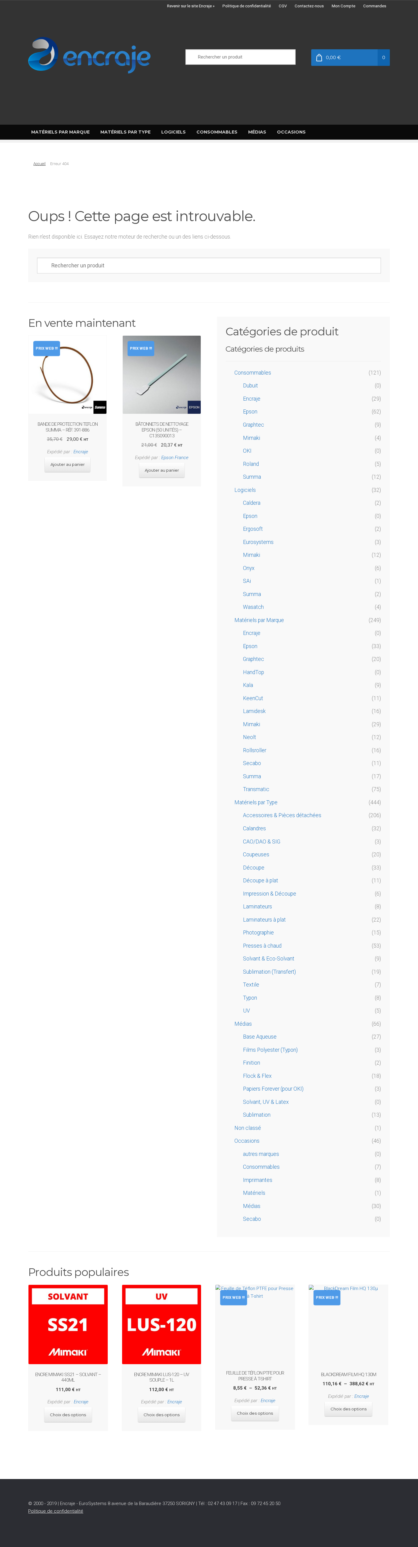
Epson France (174, 457)
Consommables (252, 373)
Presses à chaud (262, 946)
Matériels (254, 1193)
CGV (283, 6)
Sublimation (257, 1115)
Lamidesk (254, 711)
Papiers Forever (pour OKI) (273, 1089)
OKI (247, 451)
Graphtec (253, 425)
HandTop (253, 672)
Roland (251, 464)
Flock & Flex (257, 1076)
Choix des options (68, 1414)
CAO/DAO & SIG (261, 842)
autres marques (261, 1154)
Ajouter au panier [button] (67, 464)
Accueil (39, 163)
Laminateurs (257, 907)
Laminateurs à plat (264, 920)
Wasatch (253, 607)
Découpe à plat (260, 880)
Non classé (247, 1128)
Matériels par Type (256, 802)
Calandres (254, 828)
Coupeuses (256, 854)
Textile (251, 985)
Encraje (80, 452)
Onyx (249, 568)
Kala (248, 685)
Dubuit (250, 386)
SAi (247, 581)
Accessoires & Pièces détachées (282, 815)
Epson (250, 412)
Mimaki (251, 438)
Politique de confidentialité (246, 6)
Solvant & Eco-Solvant (268, 959)
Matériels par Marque (259, 620)
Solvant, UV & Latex (266, 1102)
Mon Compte (343, 6)
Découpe (253, 868)
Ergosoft (253, 529)
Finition (251, 1063)
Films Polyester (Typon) (270, 1050)
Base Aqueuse (260, 1037)
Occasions (246, 1141)
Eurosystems (258, 542)
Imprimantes (257, 1180)
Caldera (251, 503)
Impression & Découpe (269, 894)
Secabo (252, 763)
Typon (250, 998)
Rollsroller (254, 750)
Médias (243, 1024)
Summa (252, 477)
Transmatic (256, 789)
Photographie (258, 933)
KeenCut (253, 698)
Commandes (374, 6)
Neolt (249, 737)
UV (246, 1011)
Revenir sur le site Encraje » (191, 6)
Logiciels (245, 490)
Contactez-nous (309, 6)
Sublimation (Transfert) (269, 972)
